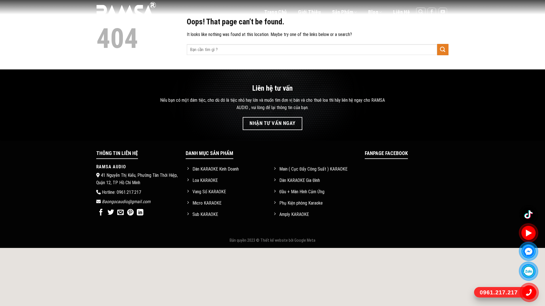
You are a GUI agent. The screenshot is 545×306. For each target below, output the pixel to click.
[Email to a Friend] (120, 212)
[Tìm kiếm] (421, 12)
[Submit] (442, 49)
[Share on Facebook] (101, 212)
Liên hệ (401, 12)
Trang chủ (275, 12)
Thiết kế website (274, 240)
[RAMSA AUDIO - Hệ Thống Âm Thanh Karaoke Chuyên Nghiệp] (133, 12)
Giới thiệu (309, 12)
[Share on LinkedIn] (140, 212)
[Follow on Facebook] (431, 12)
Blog (373, 12)
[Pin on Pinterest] (130, 212)
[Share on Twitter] (111, 212)
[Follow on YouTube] (443, 12)
